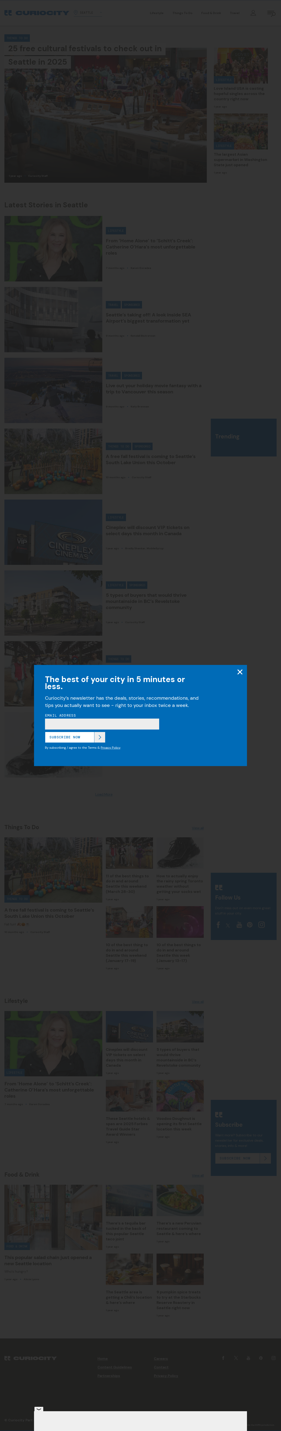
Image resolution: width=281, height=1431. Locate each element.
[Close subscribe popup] (240, 672)
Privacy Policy (110, 748)
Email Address (60, 715)
